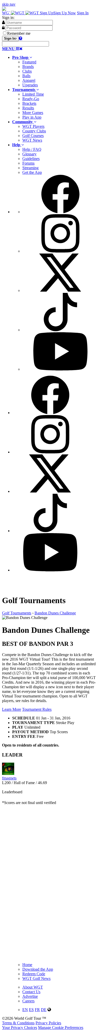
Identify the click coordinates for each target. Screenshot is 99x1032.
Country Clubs (34, 131)
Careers (28, 1001)
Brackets (29, 103)
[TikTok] (60, 330)
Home (27, 964)
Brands (28, 66)
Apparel (28, 80)
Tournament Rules (37, 709)
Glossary (29, 154)
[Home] (21, 13)
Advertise (30, 996)
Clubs (27, 71)
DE (43, 1009)
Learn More (11, 709)
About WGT (32, 987)
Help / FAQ (31, 149)
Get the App (32, 172)
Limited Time (33, 94)
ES (31, 1009)
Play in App (31, 117)
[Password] (3, 28)
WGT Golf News (36, 978)
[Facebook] (60, 212)
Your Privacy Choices (19, 1027)
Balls (26, 76)
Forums (28, 163)
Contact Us (31, 992)
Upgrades (30, 85)
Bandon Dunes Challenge (55, 613)
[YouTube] (60, 369)
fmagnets (9, 778)
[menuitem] (54, 71)
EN (25, 1009)
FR (37, 1009)
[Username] (3, 22)
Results (28, 108)
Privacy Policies (48, 1023)
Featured (29, 62)
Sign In (83, 13)
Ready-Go (30, 99)
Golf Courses (33, 135)
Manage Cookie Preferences (60, 1027)
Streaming (30, 168)
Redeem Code (33, 974)
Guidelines (31, 158)
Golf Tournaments (16, 613)
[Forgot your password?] (20, 38)
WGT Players (33, 126)
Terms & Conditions (18, 1023)
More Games (32, 112)
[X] (60, 290)
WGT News (32, 140)
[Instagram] (60, 251)
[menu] (54, 273)
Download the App (37, 969)
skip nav (8, 4)
